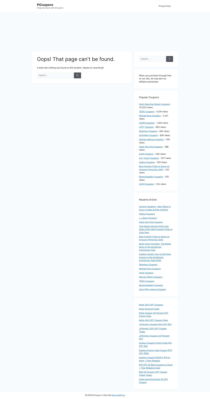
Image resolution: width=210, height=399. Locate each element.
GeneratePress (118, 395)
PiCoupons (45, 5)
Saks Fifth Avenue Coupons (152, 289)
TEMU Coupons (146, 111)
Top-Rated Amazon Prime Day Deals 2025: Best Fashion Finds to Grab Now (155, 229)
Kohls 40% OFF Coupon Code (153, 320)
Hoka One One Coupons (151, 147)
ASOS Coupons (146, 184)
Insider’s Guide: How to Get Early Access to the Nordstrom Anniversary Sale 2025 (155, 257)
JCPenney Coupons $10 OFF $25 (155, 324)
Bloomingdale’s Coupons (151, 177)
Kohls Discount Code (149, 309)
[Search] (77, 75)
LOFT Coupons (146, 127)
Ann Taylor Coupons (149, 158)
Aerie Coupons (146, 154)
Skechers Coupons (148, 131)
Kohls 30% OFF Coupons (151, 305)
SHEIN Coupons (146, 123)
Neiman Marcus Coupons (151, 139)
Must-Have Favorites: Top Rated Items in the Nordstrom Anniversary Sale (155, 247)
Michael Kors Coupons (150, 116)
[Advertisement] (105, 30)
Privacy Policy (165, 6)
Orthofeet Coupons (148, 135)
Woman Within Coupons (150, 277)
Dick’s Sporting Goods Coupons (154, 104)
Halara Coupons (147, 162)
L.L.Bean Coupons (148, 218)
